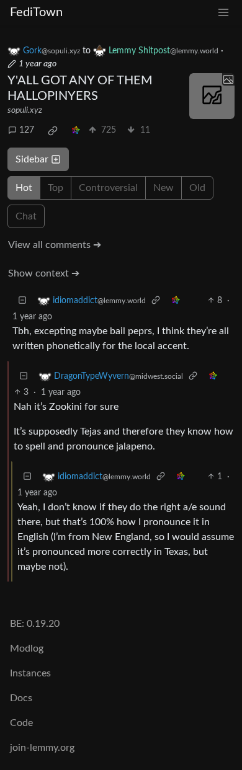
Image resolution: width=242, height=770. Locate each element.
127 (26, 130)
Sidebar (32, 159)
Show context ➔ (43, 273)
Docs (21, 698)
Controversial (108, 188)
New (163, 188)
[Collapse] (22, 301)
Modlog (26, 648)
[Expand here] (212, 96)
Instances (30, 673)
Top (55, 188)
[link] (53, 131)
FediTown (36, 12)
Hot (24, 188)
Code (21, 723)
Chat (26, 216)
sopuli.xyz (24, 110)
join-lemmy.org (42, 748)
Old (197, 188)
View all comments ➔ (54, 245)
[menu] (223, 13)
